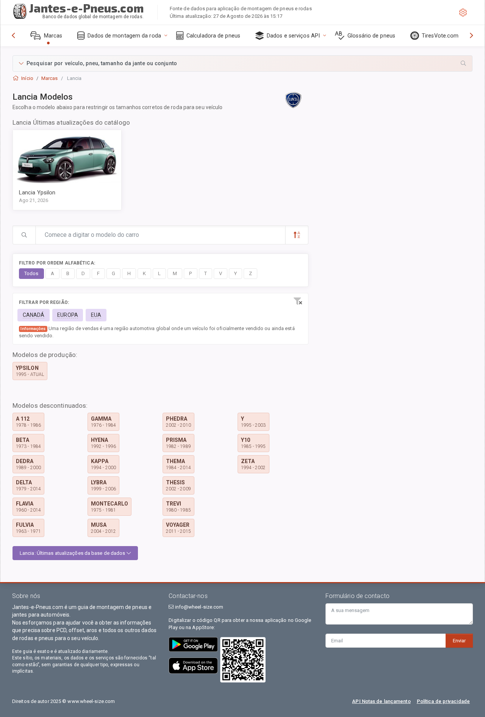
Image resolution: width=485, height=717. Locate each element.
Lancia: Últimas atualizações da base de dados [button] (73, 553)
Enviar (459, 640)
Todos (31, 273)
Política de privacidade (443, 701)
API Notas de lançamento (381, 701)
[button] (242, 63)
